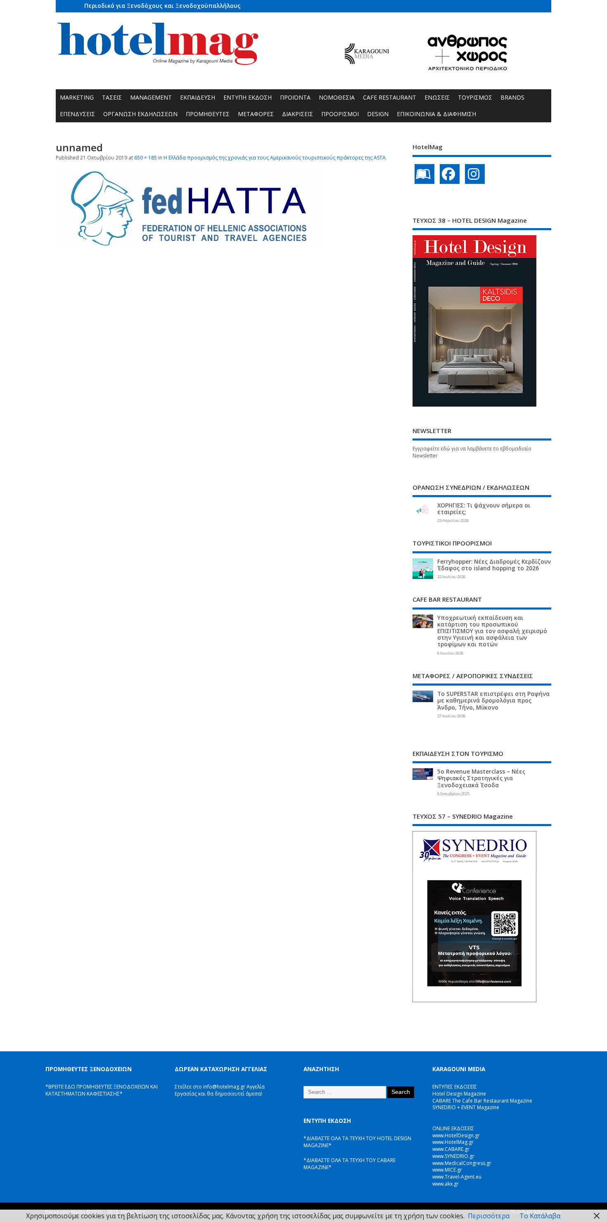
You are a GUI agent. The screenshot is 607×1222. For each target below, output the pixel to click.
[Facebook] (450, 174)
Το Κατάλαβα (539, 1215)
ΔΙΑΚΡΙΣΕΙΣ (297, 114)
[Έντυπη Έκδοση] (424, 174)
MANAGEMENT (151, 97)
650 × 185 (145, 157)
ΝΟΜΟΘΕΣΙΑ (337, 97)
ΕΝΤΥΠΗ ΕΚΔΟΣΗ (247, 97)
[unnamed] (190, 244)
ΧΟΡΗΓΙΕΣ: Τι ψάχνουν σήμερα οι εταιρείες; (483, 509)
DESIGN (378, 114)
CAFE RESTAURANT (389, 97)
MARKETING (77, 97)
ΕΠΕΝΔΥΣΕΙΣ (77, 114)
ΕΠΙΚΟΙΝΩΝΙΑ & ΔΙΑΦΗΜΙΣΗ (436, 114)
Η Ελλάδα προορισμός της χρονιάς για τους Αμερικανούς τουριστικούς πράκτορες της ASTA (275, 157)
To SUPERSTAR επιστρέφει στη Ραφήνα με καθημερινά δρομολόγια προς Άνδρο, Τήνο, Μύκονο (493, 700)
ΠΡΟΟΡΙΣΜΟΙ (340, 114)
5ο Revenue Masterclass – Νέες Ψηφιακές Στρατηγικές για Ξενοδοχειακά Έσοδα (481, 778)
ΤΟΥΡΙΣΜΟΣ (475, 97)
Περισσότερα (489, 1215)
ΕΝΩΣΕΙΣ (437, 97)
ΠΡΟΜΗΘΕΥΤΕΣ (208, 114)
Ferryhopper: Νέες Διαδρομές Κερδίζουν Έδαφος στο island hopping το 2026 (494, 565)
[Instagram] (475, 174)
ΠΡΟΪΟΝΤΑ (295, 97)
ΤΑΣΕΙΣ (112, 97)
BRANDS (512, 97)
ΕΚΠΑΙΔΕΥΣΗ (197, 97)
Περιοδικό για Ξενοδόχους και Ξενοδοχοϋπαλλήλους (162, 6)
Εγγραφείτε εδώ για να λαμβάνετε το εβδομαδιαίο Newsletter (472, 452)
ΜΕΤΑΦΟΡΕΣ (256, 114)
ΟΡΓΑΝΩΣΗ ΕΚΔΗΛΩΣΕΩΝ (140, 114)
